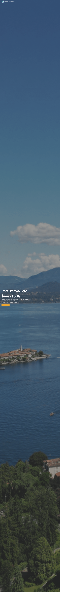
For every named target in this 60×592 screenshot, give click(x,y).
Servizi (37, 1)
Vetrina (46, 1)
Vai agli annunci (5, 304)
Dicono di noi (51, 1)
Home (33, 1)
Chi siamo (41, 1)
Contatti (56, 1)
